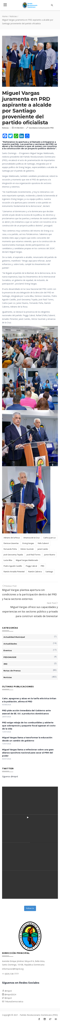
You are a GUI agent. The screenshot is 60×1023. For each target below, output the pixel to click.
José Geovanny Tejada (13, 554)
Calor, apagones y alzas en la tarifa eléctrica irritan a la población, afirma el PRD (29, 700)
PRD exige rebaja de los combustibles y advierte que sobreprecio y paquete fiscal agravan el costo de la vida (29, 725)
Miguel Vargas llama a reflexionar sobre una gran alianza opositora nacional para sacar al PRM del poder (28, 752)
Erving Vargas (28, 543)
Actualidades (10, 644)
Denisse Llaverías (11, 543)
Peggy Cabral (31, 566)
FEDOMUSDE (9, 657)
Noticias (13, 16)
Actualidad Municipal (14, 637)
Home (5, 16)
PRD (42, 566)
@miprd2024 (10, 994)
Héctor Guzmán (27, 549)
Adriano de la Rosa (12, 537)
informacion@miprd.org (12, 969)
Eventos (7, 650)
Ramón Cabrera (35, 571)
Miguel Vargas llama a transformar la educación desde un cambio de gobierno (27, 739)
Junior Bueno (49, 554)
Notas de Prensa (12, 670)
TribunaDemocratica (13, 1001)
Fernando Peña (10, 549)
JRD (5, 664)
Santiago (49, 571)
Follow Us (30, 908)
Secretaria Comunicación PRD (41, 128)
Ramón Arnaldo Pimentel (14, 571)
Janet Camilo (43, 549)
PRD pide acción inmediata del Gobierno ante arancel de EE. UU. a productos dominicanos (26, 712)
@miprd (8, 991)
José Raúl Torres (33, 554)
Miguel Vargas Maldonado (27, 560)
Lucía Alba (8, 560)
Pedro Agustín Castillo (13, 566)
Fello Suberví (43, 543)
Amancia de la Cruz (31, 537)
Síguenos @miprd (10, 776)
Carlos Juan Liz (49, 537)
